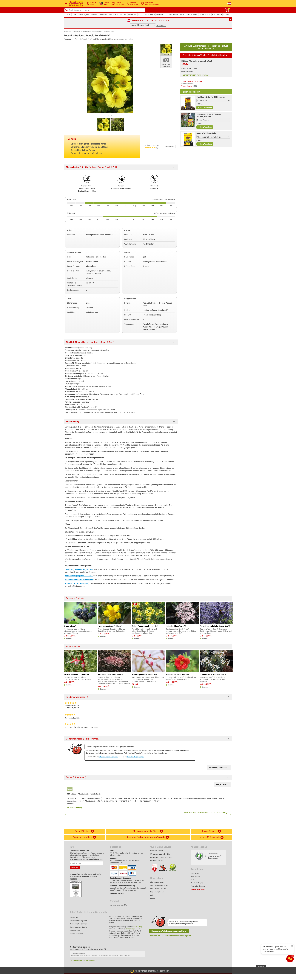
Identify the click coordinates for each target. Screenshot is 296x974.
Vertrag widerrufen (198, 889)
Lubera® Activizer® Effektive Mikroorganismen (208, 115)
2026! (74, 14)
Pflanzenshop (76, 31)
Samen (195, 14)
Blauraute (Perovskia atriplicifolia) (79, 579)
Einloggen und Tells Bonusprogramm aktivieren (168, 931)
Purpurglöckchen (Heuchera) (77, 583)
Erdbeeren (123, 14)
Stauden (169, 14)
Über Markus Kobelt (157, 882)
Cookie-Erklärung (197, 883)
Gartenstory (137, 927)
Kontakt (153, 898)
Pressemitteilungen (157, 892)
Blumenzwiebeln (179, 14)
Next (229, 661)
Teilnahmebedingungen (135, 757)
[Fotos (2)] (166, 49)
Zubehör (226, 14)
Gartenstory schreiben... (219, 767)
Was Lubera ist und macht (159, 885)
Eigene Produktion (156, 860)
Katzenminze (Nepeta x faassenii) (79, 576)
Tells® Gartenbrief (76, 933)
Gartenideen (103, 14)
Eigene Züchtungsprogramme (161, 857)
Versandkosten (186, 86)
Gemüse (189, 14)
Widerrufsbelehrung (198, 886)
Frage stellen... (222, 784)
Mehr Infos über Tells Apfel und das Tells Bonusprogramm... (171, 936)
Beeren (115, 14)
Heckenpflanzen (97, 31)
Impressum (195, 873)
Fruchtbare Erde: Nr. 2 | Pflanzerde (210, 97)
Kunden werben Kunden (78, 927)
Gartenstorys (75, 930)
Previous (67, 661)
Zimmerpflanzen (205, 14)
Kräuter (146, 14)
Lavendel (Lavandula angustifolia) (79, 569)
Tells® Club (74, 917)
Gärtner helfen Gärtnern (78, 924)
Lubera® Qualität (156, 851)
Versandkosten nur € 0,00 (119, 905)
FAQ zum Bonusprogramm (108, 757)
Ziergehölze (160, 14)
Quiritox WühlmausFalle (206, 133)
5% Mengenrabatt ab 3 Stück (191, 81)
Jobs (152, 895)
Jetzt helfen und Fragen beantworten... (84, 960)
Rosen (152, 14)
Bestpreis (94, 14)
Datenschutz (195, 876)
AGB (192, 880)
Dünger (219, 14)
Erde (213, 14)
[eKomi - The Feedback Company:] (199, 856)
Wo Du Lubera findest (158, 889)
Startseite (67, 31)
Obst (110, 14)
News (69, 14)
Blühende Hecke (109, 31)
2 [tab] (111, 115)
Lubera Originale (83, 14)
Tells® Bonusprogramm (78, 921)
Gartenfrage (130, 929)
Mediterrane (132, 14)
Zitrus (140, 14)
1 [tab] (109, 115)
